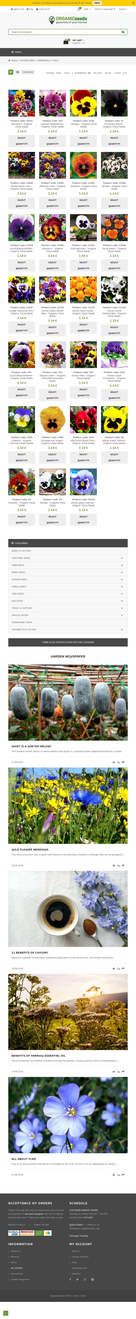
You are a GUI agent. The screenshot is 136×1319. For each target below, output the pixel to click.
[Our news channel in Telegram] (93, 1279)
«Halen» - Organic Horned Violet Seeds (21, 442)
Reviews (15, 1256)
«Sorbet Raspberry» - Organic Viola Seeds (52, 125)
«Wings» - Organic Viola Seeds (83, 125)
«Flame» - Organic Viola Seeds (21, 504)
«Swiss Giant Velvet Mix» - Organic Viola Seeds (52, 313)
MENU (18, 52)
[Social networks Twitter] (78, 1279)
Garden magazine (20, 1279)
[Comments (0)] (118, 762)
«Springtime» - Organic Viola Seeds (83, 250)
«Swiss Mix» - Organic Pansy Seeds (83, 377)
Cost (67, 72)
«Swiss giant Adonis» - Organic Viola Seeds (83, 504)
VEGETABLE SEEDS (21, 558)
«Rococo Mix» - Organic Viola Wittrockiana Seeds (52, 378)
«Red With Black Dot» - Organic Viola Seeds (83, 442)
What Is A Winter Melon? (32, 746)
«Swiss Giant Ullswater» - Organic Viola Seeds (114, 378)
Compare (28, 72)
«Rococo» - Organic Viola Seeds (21, 125)
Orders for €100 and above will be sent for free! (62, 2)
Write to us (94, 1224)
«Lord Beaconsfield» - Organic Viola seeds (22, 250)
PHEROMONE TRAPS (22, 622)
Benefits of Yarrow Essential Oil (39, 1056)
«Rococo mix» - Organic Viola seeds (52, 187)
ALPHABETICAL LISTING (24, 629)
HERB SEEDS (18, 565)
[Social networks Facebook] (70, 1279)
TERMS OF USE (41, 1224)
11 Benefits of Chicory (30, 953)
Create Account (80, 1256)
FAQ (31, 9)
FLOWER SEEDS (19, 579)
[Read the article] (68, 739)
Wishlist (76, 1273)
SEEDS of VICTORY (21, 550)
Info (97, 2)
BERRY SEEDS (18, 572)
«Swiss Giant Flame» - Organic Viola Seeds (114, 442)
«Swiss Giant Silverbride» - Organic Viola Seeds (114, 313)
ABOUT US (18, 9)
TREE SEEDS (18, 593)
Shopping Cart (79, 1268)
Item (58, 72)
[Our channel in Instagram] (85, 1279)
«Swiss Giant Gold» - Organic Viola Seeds (83, 312)
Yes (97, 72)
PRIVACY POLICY (16, 1224)
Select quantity (22, 140)
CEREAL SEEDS (19, 586)
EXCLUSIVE (17, 600)
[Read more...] (113, 762)
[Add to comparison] (32, 103)
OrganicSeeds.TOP (59, 1295)
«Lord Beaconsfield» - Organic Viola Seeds (22, 377)
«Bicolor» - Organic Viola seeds (52, 250)
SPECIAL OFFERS (20, 615)
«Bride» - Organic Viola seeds (114, 187)
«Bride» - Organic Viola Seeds (52, 504)
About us (15, 1251)
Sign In (75, 1251)
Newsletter (17, 1273)
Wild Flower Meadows (30, 850)
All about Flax (24, 1159)
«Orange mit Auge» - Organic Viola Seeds (52, 442)
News (14, 1262)
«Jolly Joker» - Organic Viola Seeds (114, 250)
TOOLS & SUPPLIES (22, 608)
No (108, 72)
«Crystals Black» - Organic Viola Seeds (114, 125)
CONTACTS (44, 9)
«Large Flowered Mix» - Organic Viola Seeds (22, 312)
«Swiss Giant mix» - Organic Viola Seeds (22, 187)
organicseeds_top (90, 1228)
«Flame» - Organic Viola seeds (83, 187)
